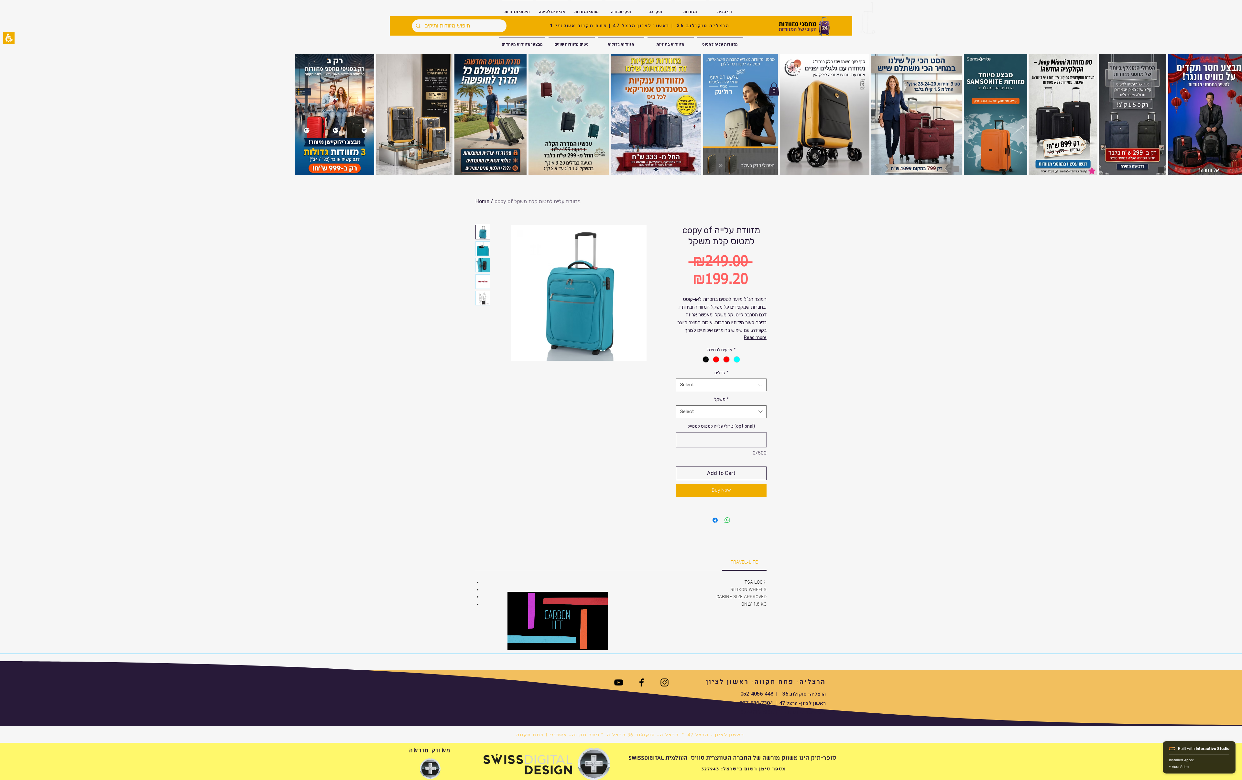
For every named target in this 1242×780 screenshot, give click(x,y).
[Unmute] (527, 641)
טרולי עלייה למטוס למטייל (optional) (721, 426)
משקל (721, 399)
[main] (621, 415)
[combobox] (721, 385)
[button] (9, 38)
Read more (755, 337)
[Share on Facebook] (715, 520)
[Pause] (516, 641)
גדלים (721, 373)
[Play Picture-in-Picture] (588, 641)
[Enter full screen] (599, 641)
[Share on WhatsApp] (727, 520)
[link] (744, 562)
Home (482, 201)
